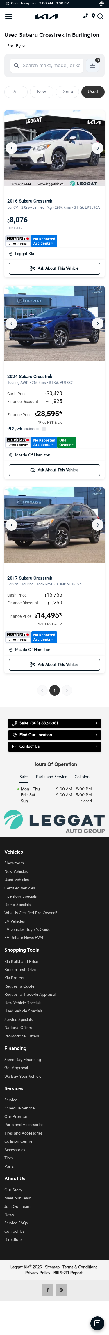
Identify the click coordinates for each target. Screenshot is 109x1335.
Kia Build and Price (21, 961)
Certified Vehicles (19, 888)
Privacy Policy (37, 1273)
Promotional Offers (21, 1036)
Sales (23, 777)
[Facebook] (47, 1290)
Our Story (13, 1190)
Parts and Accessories (23, 1125)
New (41, 91)
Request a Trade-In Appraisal (30, 994)
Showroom (14, 863)
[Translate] (101, 3)
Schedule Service (19, 1108)
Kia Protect (14, 978)
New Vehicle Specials (22, 1003)
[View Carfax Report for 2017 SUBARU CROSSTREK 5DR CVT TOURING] (31, 637)
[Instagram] (61, 1290)
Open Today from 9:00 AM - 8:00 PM (40, 3)
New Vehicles (16, 871)
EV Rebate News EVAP (24, 937)
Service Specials (18, 1019)
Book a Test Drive (20, 970)
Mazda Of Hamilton (32, 455)
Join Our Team (17, 1206)
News (9, 1215)
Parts (9, 1166)
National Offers (18, 1028)
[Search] (16, 65)
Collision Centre (18, 1141)
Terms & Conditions (79, 1267)
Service (10, 1100)
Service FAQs (16, 1223)
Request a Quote (19, 986)
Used (93, 91)
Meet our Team (17, 1198)
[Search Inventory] (100, 16)
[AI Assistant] (97, 1323)
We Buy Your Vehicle (22, 1076)
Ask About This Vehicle (58, 268)
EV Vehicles (14, 921)
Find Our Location (35, 735)
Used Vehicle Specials (23, 1011)
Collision (82, 777)
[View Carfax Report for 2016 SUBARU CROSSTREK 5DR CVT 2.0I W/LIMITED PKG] (31, 241)
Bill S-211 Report (68, 1273)
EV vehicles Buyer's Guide (27, 929)
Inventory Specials (20, 896)
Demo (67, 91)
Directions (13, 1239)
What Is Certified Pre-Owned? (30, 913)
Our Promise (15, 1116)
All (16, 91)
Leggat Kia (24, 253)
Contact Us (14, 1231)
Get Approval (16, 1068)
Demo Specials (17, 905)
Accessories (14, 1150)
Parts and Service (51, 777)
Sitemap (52, 1267)
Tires (8, 1158)
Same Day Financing (22, 1060)
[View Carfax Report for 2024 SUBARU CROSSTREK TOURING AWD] (40, 442)
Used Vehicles (16, 879)
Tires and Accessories (23, 1133)
